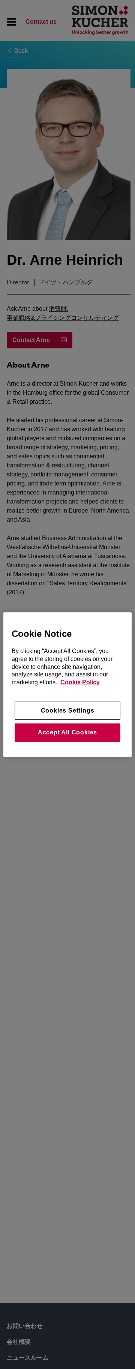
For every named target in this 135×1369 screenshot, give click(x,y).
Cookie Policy (80, 682)
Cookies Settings (67, 710)
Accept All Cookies (67, 732)
